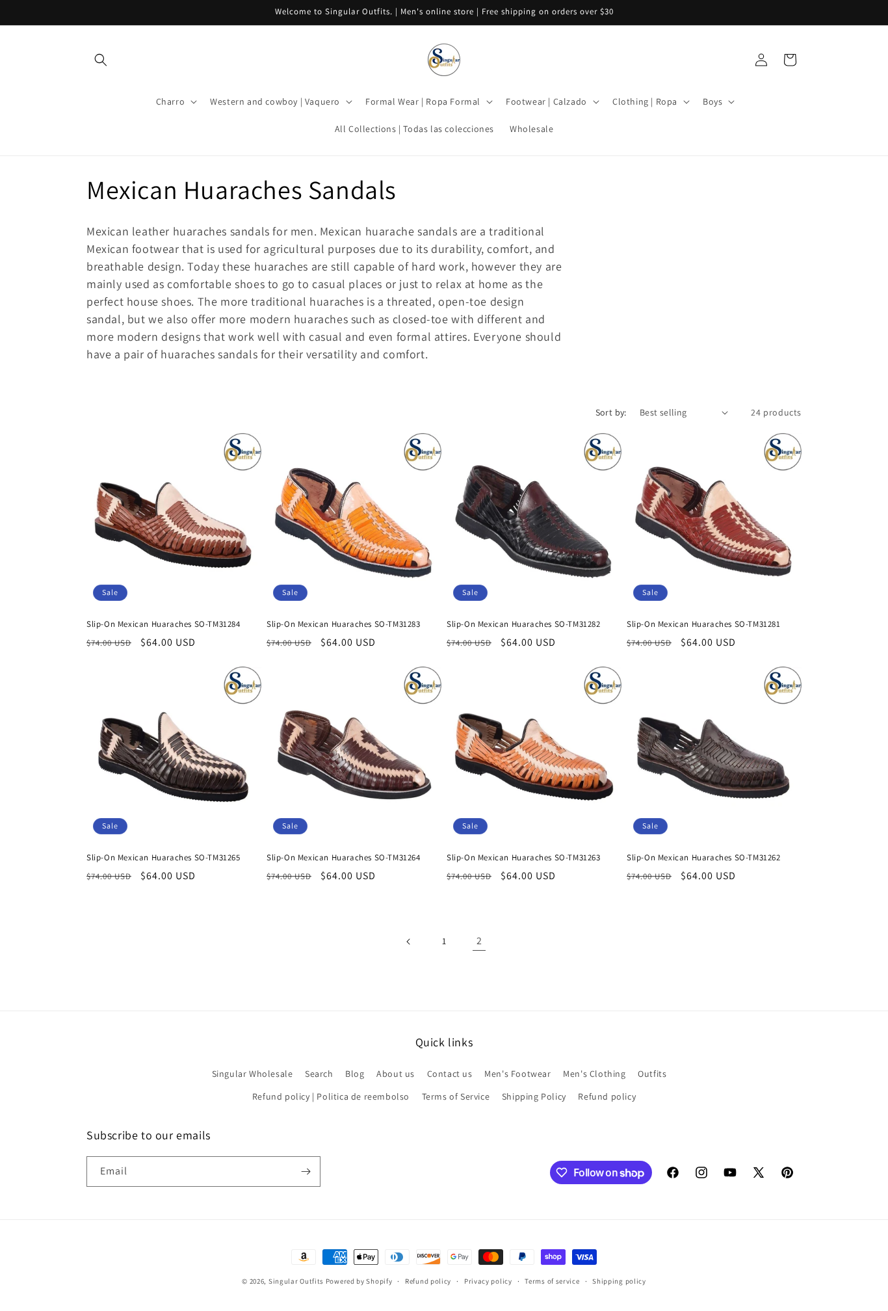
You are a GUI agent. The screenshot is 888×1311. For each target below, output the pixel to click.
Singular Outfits (296, 1281)
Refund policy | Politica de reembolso (331, 1096)
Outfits (652, 1073)
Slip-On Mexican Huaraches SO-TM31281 (704, 624)
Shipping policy (619, 1281)
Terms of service (552, 1281)
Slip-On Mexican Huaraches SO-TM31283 (344, 624)
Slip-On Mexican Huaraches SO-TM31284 (163, 624)
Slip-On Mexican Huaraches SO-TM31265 (163, 858)
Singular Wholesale (252, 1073)
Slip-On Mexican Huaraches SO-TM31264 (344, 858)
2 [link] (479, 940)
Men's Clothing (594, 1073)
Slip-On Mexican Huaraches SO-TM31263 (524, 858)
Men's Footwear (517, 1073)
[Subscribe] (305, 1171)
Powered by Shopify (359, 1281)
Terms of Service (456, 1096)
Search (319, 1073)
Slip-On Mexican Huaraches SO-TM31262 (704, 858)
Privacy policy (488, 1281)
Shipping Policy (534, 1096)
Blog (354, 1073)
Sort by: (611, 412)
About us (395, 1073)
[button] (100, 60)
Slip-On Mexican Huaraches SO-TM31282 (524, 624)
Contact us (450, 1073)
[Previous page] (409, 941)
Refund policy (607, 1096)
